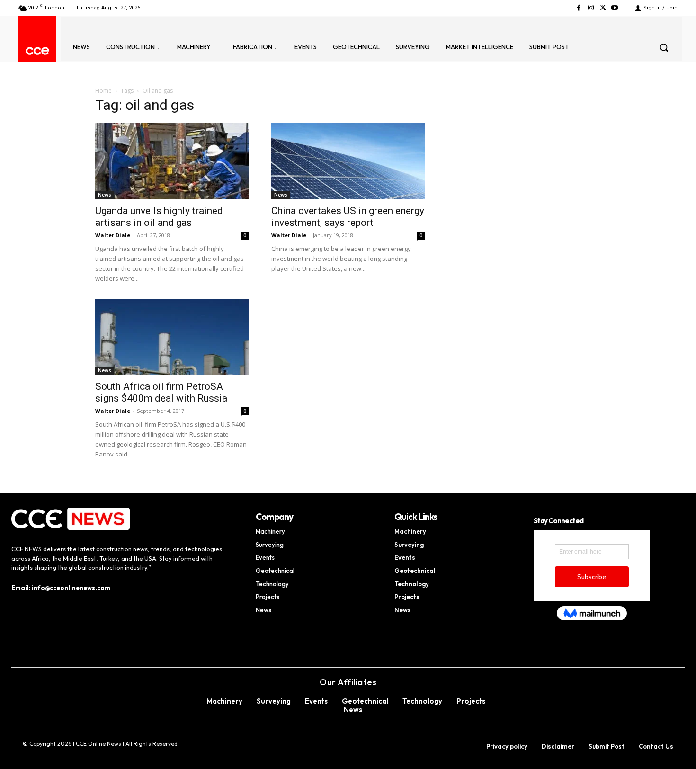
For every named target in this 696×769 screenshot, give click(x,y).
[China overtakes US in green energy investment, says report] (348, 161)
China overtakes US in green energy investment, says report (347, 216)
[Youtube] (615, 8)
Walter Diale (112, 235)
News (104, 194)
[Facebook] (579, 8)
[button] (664, 47)
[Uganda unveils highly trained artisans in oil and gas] (172, 161)
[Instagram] (591, 8)
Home (103, 91)
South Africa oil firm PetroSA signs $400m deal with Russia (161, 392)
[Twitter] (603, 8)
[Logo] (37, 51)
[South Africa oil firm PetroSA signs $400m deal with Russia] (172, 337)
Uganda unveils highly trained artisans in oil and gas (159, 216)
